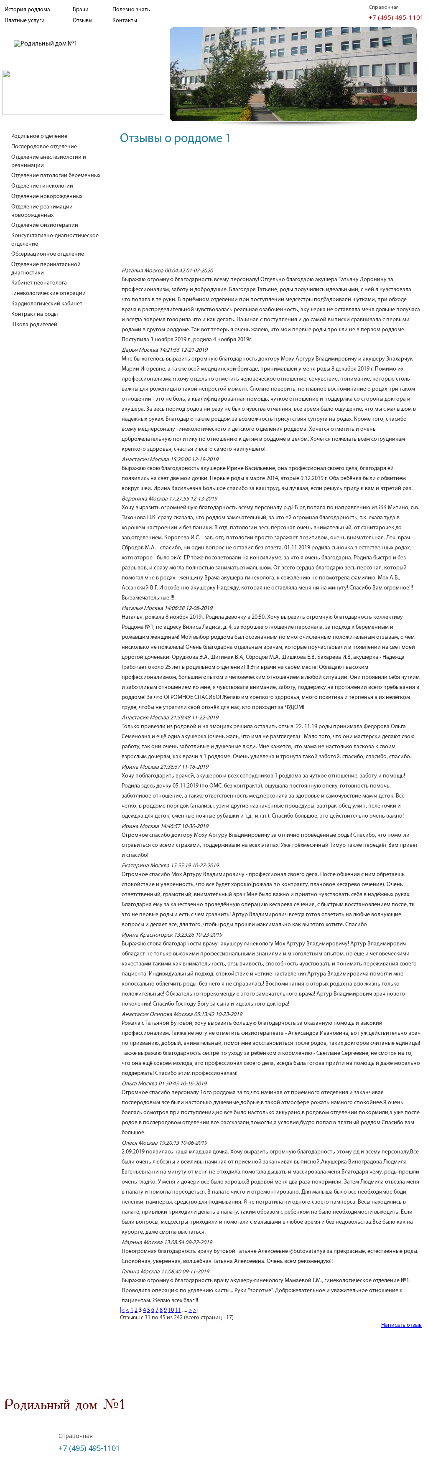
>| (195, 1310)
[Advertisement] (271, 208)
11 (178, 1310)
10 (171, 1310)
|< (122, 1310)
